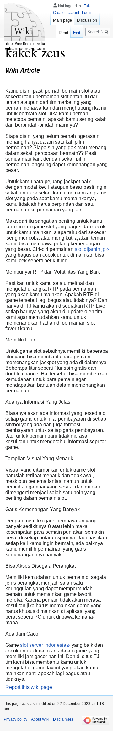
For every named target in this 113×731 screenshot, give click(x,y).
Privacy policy (15, 719)
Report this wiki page (28, 687)
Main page (62, 20)
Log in (87, 12)
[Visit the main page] (25, 25)
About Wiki (40, 719)
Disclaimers (63, 719)
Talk (87, 6)
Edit (76, 32)
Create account (66, 12)
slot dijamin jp (90, 249)
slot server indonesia (43, 645)
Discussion (87, 20)
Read (63, 32)
